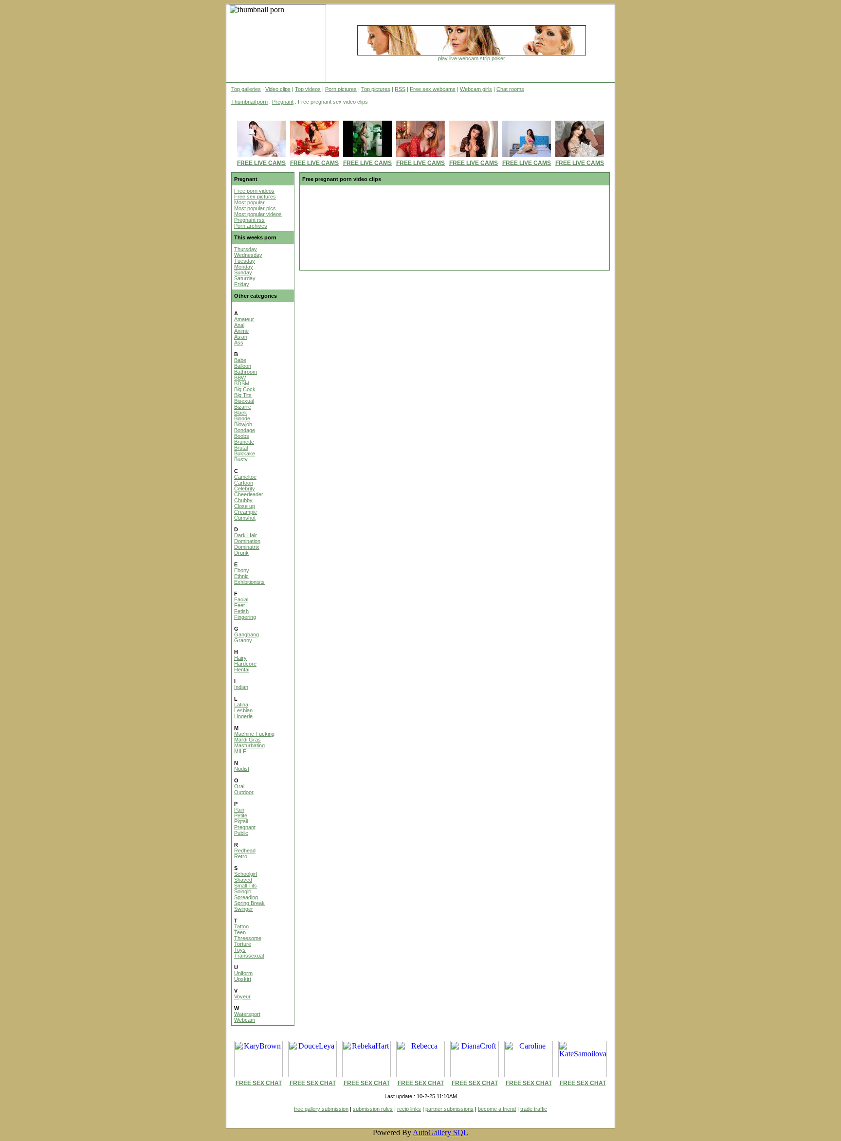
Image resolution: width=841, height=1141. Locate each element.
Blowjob (243, 424)
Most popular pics (255, 208)
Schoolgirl (245, 874)
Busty (241, 459)
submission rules (373, 1109)
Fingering (245, 617)
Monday (243, 267)
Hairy (240, 658)
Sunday (243, 272)
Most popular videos (258, 214)
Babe (240, 360)
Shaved (243, 880)
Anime (241, 331)
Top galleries (246, 89)
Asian (240, 337)
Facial (241, 599)
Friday (241, 284)
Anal (239, 325)
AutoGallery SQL (440, 1132)
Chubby (243, 500)
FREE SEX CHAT (259, 1083)
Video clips (278, 89)
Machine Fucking (254, 734)
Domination (247, 541)
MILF (240, 751)
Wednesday (248, 255)
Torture (242, 944)
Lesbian (243, 710)
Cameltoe (245, 477)
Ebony (241, 570)
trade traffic (533, 1109)
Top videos (308, 89)
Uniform (243, 973)
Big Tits (243, 395)
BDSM (241, 383)
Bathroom (245, 372)
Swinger (243, 909)
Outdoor (244, 792)
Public (241, 833)
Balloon (242, 366)
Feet (239, 605)
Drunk (241, 553)
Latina (241, 704)
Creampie (245, 512)
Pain (239, 810)
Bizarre (242, 407)
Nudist (241, 769)
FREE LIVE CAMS (261, 163)
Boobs (241, 436)
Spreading (246, 897)
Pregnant (282, 102)
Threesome (247, 938)
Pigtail (241, 821)
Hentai (241, 669)
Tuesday (244, 261)
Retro (240, 856)
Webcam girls (476, 89)
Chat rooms (510, 89)
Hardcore (245, 664)
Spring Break (249, 903)
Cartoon (243, 483)
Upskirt (242, 979)
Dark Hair (245, 535)
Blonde (242, 418)
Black (240, 413)
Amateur (244, 319)
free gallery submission (321, 1109)
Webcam (244, 1020)
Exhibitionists (249, 582)
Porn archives (250, 226)
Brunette (244, 442)
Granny (243, 640)
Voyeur (242, 996)
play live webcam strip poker (471, 58)
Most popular (249, 202)
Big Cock (245, 389)
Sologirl (242, 891)
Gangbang (246, 634)
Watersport (247, 1014)
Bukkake (244, 453)
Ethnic (241, 576)
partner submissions (449, 1109)
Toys (240, 950)
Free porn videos (254, 191)
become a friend (497, 1109)
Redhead (245, 850)
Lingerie (243, 716)
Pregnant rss (249, 220)
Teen (240, 932)
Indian (241, 687)
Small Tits (245, 885)
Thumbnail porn (249, 102)
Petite (240, 815)
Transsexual (249, 956)
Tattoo (241, 926)
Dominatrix (246, 547)
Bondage (244, 430)
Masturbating (249, 745)
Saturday (245, 278)
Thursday (245, 249)
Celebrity (244, 488)
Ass (238, 342)
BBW (240, 377)
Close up (244, 506)
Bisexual (244, 401)
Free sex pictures (255, 196)
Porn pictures (341, 89)
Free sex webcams (433, 89)
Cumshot (245, 518)
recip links (409, 1109)
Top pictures (375, 89)
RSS (400, 89)
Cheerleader (248, 494)
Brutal (241, 448)
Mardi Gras (247, 740)
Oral (239, 786)
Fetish (241, 611)
